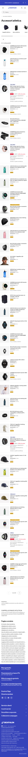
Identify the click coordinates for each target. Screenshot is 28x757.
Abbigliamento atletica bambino (9, 636)
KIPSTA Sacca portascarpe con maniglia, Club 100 (17, 296)
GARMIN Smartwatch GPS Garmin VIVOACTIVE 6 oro (18, 283)
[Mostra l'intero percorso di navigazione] (1, 16)
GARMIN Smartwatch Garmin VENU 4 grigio (18, 373)
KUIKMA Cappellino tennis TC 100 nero (18, 456)
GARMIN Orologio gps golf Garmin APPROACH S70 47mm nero (18, 564)
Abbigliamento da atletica (7, 630)
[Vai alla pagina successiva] (19, 593)
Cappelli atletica (6, 32)
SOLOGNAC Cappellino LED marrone (16, 257)
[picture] (4, 50)
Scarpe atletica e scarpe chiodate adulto (11, 638)
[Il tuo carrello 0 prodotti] (25, 7)
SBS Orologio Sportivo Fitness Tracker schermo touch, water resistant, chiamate (17, 88)
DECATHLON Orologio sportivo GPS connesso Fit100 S (18, 522)
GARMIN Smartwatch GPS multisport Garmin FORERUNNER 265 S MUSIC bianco (18, 193)
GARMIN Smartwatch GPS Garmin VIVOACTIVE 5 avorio (18, 106)
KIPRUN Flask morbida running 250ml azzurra (17, 270)
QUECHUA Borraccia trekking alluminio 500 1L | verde (17, 507)
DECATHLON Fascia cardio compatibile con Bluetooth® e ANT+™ (17, 413)
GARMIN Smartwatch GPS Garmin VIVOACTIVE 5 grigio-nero (18, 46)
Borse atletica (16, 32)
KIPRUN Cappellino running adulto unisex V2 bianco (18, 386)
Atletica (22, 612)
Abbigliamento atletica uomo (8, 626)
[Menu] (3, 7)
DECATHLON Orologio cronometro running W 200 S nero (18, 347)
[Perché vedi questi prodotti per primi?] (2, 43)
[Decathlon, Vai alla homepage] (12, 7)
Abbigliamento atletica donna (8, 628)
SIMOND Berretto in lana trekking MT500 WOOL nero (18, 218)
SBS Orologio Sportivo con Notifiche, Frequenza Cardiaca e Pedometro (18, 440)
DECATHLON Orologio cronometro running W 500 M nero (18, 244)
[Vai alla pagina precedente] (8, 593)
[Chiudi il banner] (25, 3)
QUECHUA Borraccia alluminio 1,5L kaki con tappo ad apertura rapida (18, 179)
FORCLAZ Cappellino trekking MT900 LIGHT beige (17, 425)
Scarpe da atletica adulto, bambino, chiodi (11, 634)
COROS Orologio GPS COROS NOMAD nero (17, 360)
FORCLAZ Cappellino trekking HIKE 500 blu (18, 482)
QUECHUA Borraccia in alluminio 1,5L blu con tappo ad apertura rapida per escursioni (18, 309)
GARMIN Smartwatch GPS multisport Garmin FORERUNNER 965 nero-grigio (18, 335)
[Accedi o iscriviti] (21, 7)
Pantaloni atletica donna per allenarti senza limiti (13, 651)
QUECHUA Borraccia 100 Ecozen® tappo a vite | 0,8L (18, 59)
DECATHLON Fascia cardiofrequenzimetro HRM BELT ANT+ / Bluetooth (18, 120)
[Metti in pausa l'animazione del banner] (23, 3)
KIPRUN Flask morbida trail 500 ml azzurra (18, 72)
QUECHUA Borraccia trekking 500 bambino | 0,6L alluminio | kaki (18, 166)
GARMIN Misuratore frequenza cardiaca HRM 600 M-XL (17, 132)
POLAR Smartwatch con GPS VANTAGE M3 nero (17, 535)
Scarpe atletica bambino (7, 640)
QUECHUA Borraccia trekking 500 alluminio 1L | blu (18, 399)
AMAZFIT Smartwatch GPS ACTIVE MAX (18, 321)
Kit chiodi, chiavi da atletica (8, 624)
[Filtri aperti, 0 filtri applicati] (3, 39)
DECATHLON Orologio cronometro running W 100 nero (18, 207)
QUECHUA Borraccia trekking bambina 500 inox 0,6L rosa (17, 577)
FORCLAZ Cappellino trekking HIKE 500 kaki (18, 496)
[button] (26, 96)
